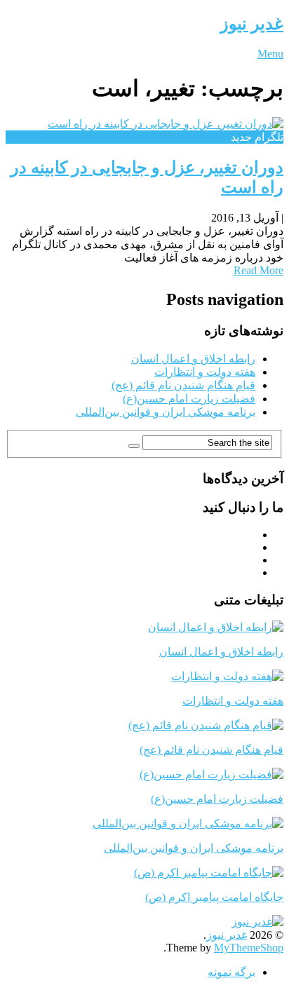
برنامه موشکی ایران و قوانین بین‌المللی (165, 412)
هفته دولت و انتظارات (204, 372)
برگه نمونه (231, 972)
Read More (258, 270)
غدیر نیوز (251, 24)
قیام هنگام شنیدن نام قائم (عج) (183, 385)
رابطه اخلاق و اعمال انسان (193, 359)
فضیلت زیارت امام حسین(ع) (189, 399)
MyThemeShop (248, 948)
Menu (270, 54)
